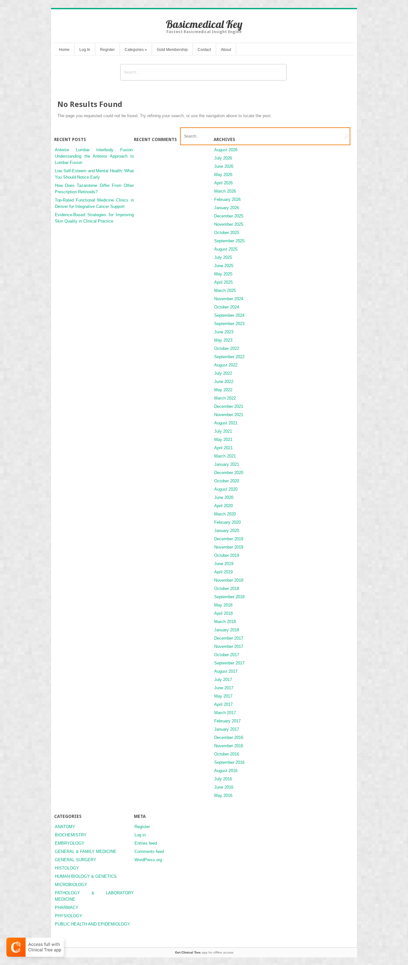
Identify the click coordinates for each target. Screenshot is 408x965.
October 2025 (226, 232)
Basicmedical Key (204, 24)
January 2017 (226, 729)
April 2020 (223, 505)
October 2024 (226, 307)
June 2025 (223, 265)
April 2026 (223, 183)
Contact (204, 49)
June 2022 (223, 381)
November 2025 (228, 224)
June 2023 (223, 332)
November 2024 (228, 298)
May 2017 (223, 696)
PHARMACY (66, 907)
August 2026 (225, 149)
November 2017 (228, 646)
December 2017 (228, 638)
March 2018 (225, 621)
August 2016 (225, 770)
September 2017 (229, 663)
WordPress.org (148, 859)
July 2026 (223, 158)
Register (107, 49)
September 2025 (229, 240)
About (226, 49)
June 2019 (223, 563)
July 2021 (223, 431)
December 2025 (228, 216)
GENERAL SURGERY (75, 859)
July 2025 (223, 257)
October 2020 (226, 481)
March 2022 (225, 398)
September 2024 (229, 315)
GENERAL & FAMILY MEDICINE (85, 851)
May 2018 (223, 605)
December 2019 (228, 538)
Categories (136, 49)
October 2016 (226, 754)
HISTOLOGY (67, 868)
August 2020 (225, 489)
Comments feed (149, 851)
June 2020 (223, 497)
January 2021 (226, 464)
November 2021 (228, 414)
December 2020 (228, 472)
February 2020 (227, 522)
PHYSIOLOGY (68, 915)
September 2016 (229, 762)
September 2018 (229, 596)
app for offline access (204, 952)
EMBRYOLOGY (69, 843)
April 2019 (223, 572)
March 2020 (225, 514)
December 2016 (228, 737)
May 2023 (223, 340)
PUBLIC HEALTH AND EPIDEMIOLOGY (92, 924)
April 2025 (223, 282)
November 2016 (228, 745)
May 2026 (223, 174)
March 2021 (225, 456)
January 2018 (226, 630)
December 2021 (228, 406)
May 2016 (223, 795)
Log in (140, 835)
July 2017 (223, 679)
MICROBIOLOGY (71, 884)
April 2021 (223, 447)
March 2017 (225, 712)
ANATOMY (65, 826)
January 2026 (226, 207)
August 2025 (225, 249)
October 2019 (226, 555)
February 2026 (227, 199)
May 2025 (223, 274)
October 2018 (226, 588)
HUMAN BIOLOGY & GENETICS (86, 876)
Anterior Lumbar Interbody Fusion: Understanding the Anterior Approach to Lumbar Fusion (94, 156)
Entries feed (146, 843)
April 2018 (223, 613)
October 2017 (226, 654)
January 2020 (226, 530)
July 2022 (223, 373)
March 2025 (225, 290)
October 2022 (226, 348)
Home (64, 49)
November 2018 (228, 580)
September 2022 (229, 356)
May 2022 (223, 389)
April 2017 (223, 704)
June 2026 (223, 166)
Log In (84, 49)
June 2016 (223, 787)
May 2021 (223, 439)
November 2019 (228, 547)
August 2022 (225, 365)
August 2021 (225, 423)
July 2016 (223, 779)
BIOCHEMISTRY (71, 835)
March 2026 (225, 191)
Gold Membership (172, 49)
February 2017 (227, 721)
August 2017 (225, 671)
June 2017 (223, 687)
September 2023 (229, 323)
